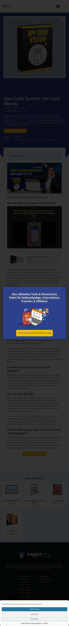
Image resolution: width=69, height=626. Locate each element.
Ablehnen (34, 614)
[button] (64, 288)
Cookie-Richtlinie (25, 623)
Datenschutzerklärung (36, 623)
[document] (34, 313)
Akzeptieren (35, 609)
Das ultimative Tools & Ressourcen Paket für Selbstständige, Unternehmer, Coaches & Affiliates (34, 298)
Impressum (45, 623)
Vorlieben (34, 619)
